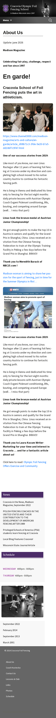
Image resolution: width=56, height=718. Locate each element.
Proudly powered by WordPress (17, 711)
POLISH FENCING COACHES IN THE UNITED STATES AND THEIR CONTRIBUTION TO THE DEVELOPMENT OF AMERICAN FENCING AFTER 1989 (21, 517)
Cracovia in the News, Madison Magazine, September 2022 (18, 503)
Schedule (10, 696)
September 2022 (11, 623)
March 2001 (8, 642)
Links (8, 685)
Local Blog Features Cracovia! (18, 539)
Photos (9, 690)
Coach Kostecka (13, 667)
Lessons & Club (13, 679)
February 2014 (10, 630)
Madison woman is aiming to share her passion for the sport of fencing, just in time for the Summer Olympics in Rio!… (27, 277)
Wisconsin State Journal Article (19, 545)
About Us (10, 662)
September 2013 (11, 636)
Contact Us (11, 673)
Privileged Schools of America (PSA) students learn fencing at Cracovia (21, 531)
